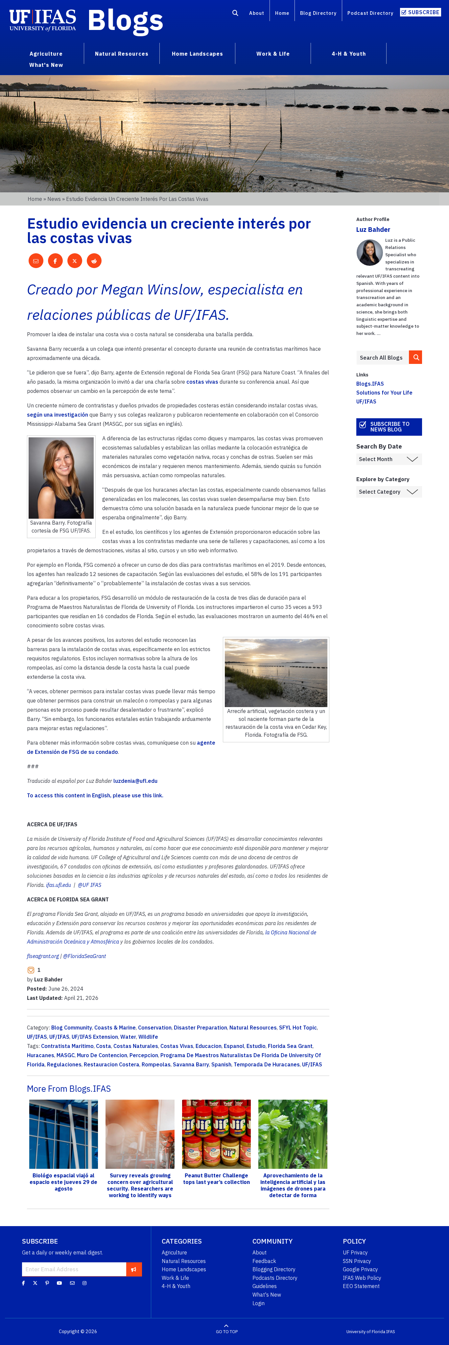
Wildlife (148, 1036)
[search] (415, 357)
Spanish (221, 1064)
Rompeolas (156, 1064)
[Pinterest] (47, 1283)
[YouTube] (59, 1283)
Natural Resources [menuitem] (122, 53)
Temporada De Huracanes (267, 1064)
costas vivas (202, 381)
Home (282, 13)
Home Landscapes (184, 1269)
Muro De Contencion (102, 1055)
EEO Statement (361, 1286)
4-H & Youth (176, 1286)
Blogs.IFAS (370, 383)
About (256, 13)
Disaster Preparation (200, 1027)
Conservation (155, 1027)
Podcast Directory (370, 13)
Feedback (264, 1261)
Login (258, 1303)
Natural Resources (253, 1027)
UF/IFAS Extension (95, 1036)
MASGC (66, 1055)
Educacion (209, 1046)
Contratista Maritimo (67, 1046)
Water (128, 1036)
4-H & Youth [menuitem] (349, 53)
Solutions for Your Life (384, 392)
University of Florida (365, 1331)
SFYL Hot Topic (298, 1027)
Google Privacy (360, 1269)
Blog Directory (318, 13)
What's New (266, 1294)
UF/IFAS (37, 1036)
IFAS (390, 1331)
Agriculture (174, 1252)
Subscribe (423, 12)
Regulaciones (64, 1064)
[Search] (235, 14)
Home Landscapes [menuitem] (197, 53)
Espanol (234, 1046)
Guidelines (264, 1286)
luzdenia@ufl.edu (135, 781)
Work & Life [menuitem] (273, 53)
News (54, 199)
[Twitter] (35, 1283)
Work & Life (175, 1278)
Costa (103, 1046)
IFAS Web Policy (362, 1278)
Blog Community (71, 1027)
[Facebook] (23, 1283)
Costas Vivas (176, 1046)
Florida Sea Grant (290, 1046)
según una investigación (57, 414)
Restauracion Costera (111, 1064)
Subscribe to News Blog (390, 426)
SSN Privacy (357, 1261)
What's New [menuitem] (46, 65)
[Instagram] (84, 1283)
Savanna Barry (191, 1064)
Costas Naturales (135, 1046)
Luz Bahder (373, 229)
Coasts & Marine (115, 1027)
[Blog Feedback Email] (72, 1283)
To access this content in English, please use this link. (95, 795)
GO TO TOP (227, 1331)
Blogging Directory (273, 1269)
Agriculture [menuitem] (46, 53)
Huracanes (40, 1055)
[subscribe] (133, 1269)
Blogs (125, 19)
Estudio (256, 1046)
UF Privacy (355, 1252)
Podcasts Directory (274, 1278)
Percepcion (144, 1055)
